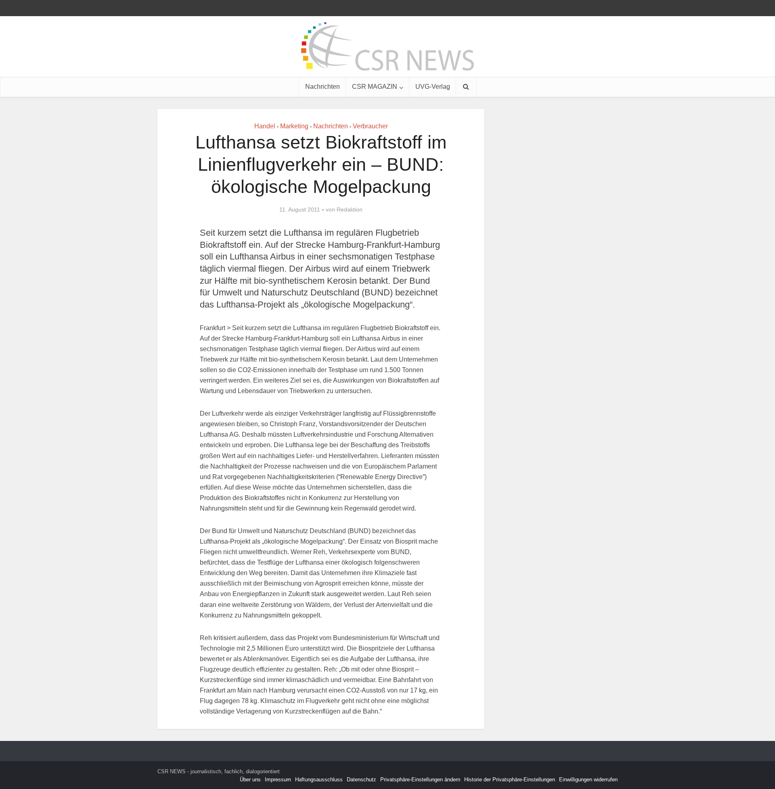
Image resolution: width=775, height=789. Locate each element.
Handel (264, 126)
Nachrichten (322, 86)
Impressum (278, 779)
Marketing (294, 126)
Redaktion (349, 209)
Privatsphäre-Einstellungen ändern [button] (420, 779)
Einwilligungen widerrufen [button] (588, 779)
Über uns (250, 779)
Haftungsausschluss (319, 779)
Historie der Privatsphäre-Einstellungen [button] (509, 779)
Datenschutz (361, 779)
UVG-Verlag (432, 86)
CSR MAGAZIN (374, 86)
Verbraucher (370, 126)
